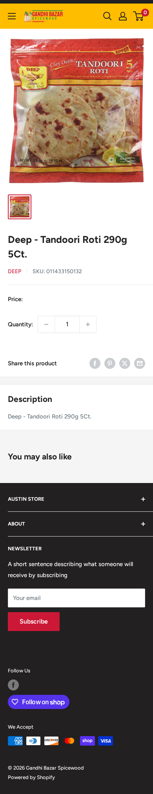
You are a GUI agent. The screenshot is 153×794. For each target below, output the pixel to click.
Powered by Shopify (31, 777)
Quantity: (20, 324)
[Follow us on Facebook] (13, 684)
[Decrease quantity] (46, 324)
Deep (14, 271)
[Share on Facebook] (94, 363)
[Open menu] (12, 16)
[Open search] (107, 16)
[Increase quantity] (88, 324)
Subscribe (34, 621)
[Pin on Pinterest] (109, 363)
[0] (139, 16)
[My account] (123, 16)
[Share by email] (139, 363)
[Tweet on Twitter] (124, 363)
